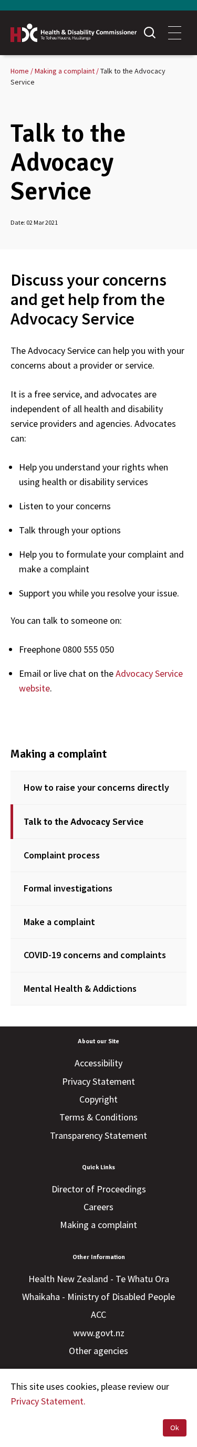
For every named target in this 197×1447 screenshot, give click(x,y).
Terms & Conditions (98, 1117)
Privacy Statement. (48, 1401)
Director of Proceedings (98, 1189)
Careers (98, 1207)
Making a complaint (59, 753)
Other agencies (98, 1351)
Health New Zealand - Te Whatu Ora (98, 1279)
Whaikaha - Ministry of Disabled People (98, 1297)
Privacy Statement (98, 1081)
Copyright (98, 1099)
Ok (174, 1427)
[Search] (149, 33)
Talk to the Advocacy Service (83, 821)
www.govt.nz (99, 1333)
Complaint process (62, 855)
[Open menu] (174, 33)
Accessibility (98, 1063)
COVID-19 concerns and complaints (95, 955)
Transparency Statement (98, 1135)
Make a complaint (59, 922)
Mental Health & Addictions (80, 988)
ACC (98, 1314)
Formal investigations (68, 888)
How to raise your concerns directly (96, 787)
